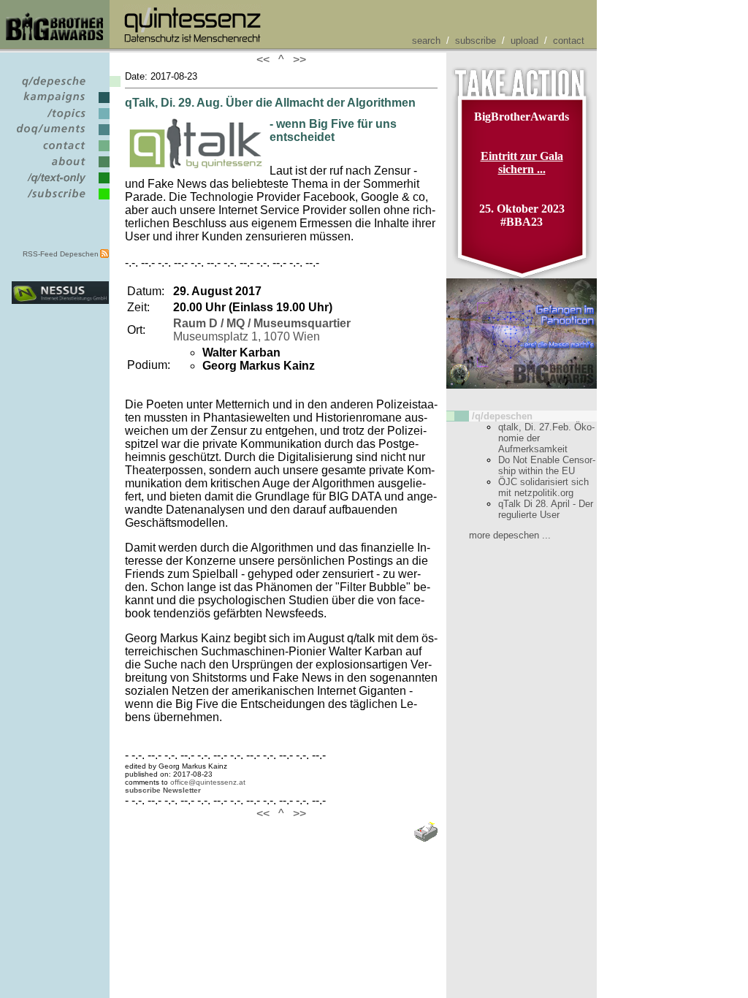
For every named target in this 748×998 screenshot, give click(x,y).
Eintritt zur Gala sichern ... (522, 162)
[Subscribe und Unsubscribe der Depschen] (60, 200)
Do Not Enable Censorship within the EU (546, 465)
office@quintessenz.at (207, 782)
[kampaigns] (60, 103)
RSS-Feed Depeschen (61, 254)
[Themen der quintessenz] (60, 119)
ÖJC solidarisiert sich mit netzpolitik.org (543, 487)
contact (568, 40)
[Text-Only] (60, 184)
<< (265, 59)
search (426, 40)
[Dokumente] (60, 135)
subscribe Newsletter (163, 790)
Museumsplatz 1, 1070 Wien (262, 330)
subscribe (475, 40)
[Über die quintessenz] (60, 167)
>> (296, 59)
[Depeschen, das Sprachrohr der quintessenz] (60, 87)
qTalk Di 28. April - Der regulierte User (545, 509)
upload (524, 40)
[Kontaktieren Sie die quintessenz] (60, 151)
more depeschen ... (510, 535)
